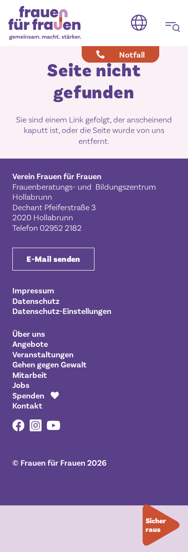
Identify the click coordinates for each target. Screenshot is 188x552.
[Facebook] (18, 425)
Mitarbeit (29, 375)
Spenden (28, 395)
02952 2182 (61, 228)
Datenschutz (35, 301)
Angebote (30, 344)
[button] (139, 22)
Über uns (28, 334)
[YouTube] (53, 425)
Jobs (21, 385)
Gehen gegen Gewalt (49, 364)
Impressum (33, 290)
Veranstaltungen (42, 354)
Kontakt (27, 405)
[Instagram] (36, 426)
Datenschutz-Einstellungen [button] (61, 311)
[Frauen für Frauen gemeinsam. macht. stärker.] (44, 23)
